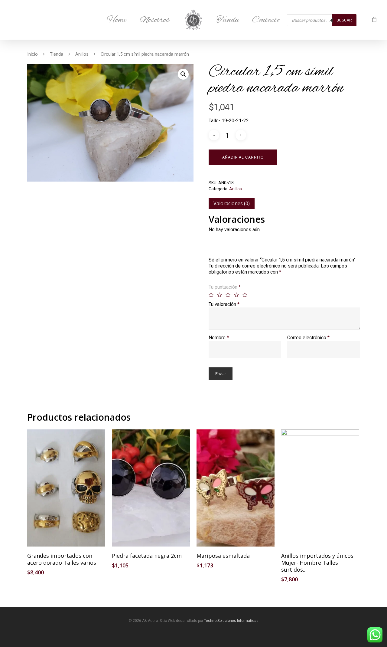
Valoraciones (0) (231, 203)
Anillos (82, 54)
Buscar (344, 20)
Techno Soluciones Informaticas (231, 621)
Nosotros (154, 20)
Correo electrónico (308, 337)
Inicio (32, 54)
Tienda (227, 20)
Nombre (219, 337)
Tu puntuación (225, 287)
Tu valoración (224, 304)
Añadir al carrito (243, 157)
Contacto (266, 20)
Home (116, 20)
